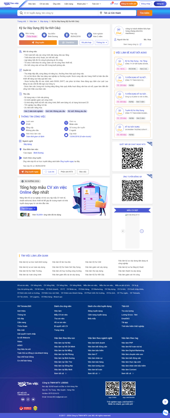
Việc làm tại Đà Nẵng (63, 350)
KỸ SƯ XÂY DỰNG (132, 127)
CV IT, (62, 289)
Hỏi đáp (20, 318)
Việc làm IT (92, 354)
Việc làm (32, 4)
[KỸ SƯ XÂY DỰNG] (120, 128)
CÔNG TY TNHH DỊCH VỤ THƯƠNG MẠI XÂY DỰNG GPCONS (134, 80)
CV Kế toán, (39, 289)
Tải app (125, 322)
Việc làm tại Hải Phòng (64, 354)
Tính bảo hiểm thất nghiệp (133, 326)
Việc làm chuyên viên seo (132, 354)
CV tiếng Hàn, (62, 285)
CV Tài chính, (22, 297)
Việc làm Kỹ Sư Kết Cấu (94, 274)
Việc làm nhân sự (95, 358)
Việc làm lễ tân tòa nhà (61, 262)
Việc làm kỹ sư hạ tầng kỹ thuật (131, 267)
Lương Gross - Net (130, 315)
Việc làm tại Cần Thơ (63, 362)
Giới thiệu (21, 311)
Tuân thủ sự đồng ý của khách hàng (32, 353)
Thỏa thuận (22, 326)
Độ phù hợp (86, 42)
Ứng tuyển (39, 42)
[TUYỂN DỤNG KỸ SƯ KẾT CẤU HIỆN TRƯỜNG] (120, 79)
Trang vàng (59, 330)
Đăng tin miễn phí (128, 4)
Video (19, 341)
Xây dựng (28, 144)
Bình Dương (38, 153)
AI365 (19, 345)
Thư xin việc (59, 318)
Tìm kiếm (144, 12)
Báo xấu (82, 172)
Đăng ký (160, 4)
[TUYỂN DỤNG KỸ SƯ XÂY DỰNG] (120, 95)
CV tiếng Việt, (49, 285)
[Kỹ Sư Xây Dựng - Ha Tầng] (120, 62)
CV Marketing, (97, 289)
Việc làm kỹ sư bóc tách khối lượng (33, 262)
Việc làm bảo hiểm (96, 350)
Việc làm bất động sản (97, 347)
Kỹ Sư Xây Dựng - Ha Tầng (136, 61)
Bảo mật (21, 330)
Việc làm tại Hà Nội (62, 343)
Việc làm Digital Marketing (133, 350)
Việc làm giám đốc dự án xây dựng (66, 274)
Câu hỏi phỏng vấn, (25, 289)
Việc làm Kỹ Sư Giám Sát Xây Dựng (66, 267)
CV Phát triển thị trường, (94, 293)
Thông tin (100, 42)
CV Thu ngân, (122, 293)
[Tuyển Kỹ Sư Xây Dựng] (120, 112)
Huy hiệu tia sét (24, 349)
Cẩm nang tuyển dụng (97, 315)
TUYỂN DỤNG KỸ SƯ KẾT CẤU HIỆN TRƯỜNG (135, 77)
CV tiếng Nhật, (76, 285)
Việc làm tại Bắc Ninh (63, 370)
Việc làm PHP (127, 343)
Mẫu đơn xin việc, (90, 285)
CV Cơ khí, (121, 289)
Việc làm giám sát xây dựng (96, 267)
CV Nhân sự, (72, 289)
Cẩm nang (68, 4)
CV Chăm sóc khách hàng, (72, 293)
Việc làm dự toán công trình (30, 274)
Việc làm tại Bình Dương (64, 358)
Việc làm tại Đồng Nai (63, 366)
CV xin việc (44, 4)
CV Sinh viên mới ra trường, (28, 293)
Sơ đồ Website (23, 338)
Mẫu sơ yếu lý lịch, (122, 285)
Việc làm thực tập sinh (131, 362)
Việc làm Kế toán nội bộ (132, 347)
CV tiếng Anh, (36, 285)
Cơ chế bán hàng (24, 361)
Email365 (126, 318)
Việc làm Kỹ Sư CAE (93, 262)
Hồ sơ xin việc (60, 322)
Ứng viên (56, 4)
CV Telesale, (135, 293)
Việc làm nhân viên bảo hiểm (134, 366)
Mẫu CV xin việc (61, 315)
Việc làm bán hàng (96, 362)
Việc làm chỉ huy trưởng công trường (67, 271)
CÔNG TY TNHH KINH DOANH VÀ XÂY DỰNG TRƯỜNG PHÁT (136, 113)
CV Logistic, (35, 297)
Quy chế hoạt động (25, 357)
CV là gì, (135, 285)
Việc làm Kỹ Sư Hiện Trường (30, 271)
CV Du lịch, (111, 293)
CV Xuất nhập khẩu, (136, 289)
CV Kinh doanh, (52, 289)
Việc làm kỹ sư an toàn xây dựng (32, 267)
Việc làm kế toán (95, 370)
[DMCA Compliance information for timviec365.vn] (35, 408)
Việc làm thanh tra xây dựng (129, 271)
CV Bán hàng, (84, 289)
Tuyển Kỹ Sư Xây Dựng (134, 110)
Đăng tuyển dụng (95, 311)
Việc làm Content (129, 370)
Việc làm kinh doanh (96, 343)
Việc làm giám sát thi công (129, 274)
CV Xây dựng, (110, 289)
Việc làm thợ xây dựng (94, 271)
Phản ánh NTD (67, 172)
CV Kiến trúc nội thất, (50, 293)
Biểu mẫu (92, 318)
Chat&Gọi (70, 42)
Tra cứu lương (128, 311)
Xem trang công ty (131, 44)
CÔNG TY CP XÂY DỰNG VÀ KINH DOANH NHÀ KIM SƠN (137, 64)
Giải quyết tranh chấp (26, 334)
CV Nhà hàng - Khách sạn (51, 297)
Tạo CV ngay (27, 208)
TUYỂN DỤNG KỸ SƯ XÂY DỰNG (135, 94)
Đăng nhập (145, 4)
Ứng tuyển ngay (67, 161)
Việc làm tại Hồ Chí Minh (64, 347)
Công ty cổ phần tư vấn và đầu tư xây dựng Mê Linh (136, 97)
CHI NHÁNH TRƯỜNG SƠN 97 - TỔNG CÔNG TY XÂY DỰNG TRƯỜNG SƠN (136, 130)
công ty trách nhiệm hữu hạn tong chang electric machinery (137, 30)
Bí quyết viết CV (61, 326)
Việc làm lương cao (96, 366)
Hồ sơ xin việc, (23, 285)
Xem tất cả (59, 373)
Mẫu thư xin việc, (106, 285)
